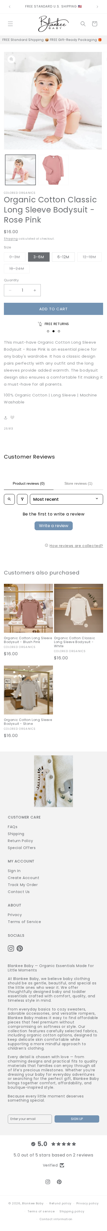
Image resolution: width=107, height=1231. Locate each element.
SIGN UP (77, 1119)
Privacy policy (87, 1203)
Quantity (11, 280)
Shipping (11, 239)
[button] (10, 24)
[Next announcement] (97, 6)
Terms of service (41, 1211)
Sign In (14, 870)
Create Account (23, 877)
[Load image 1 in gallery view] (20, 170)
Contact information (55, 1219)
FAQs (12, 826)
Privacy (15, 914)
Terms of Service (24, 921)
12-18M (92, 258)
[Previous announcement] (9, 6)
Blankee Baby (32, 1203)
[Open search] (9, 499)
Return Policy (20, 840)
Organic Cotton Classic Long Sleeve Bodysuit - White (74, 642)
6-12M (63, 257)
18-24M (19, 269)
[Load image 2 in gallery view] (53, 170)
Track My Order (23, 884)
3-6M (39, 257)
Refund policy (60, 1203)
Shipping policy (71, 1211)
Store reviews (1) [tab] (78, 483)
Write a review (53, 526)
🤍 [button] (12, 417)
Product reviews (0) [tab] (29, 483)
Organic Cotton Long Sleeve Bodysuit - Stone (28, 722)
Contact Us (19, 891)
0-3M (17, 258)
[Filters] (22, 499)
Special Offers (22, 847)
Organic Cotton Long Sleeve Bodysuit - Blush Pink (28, 640)
